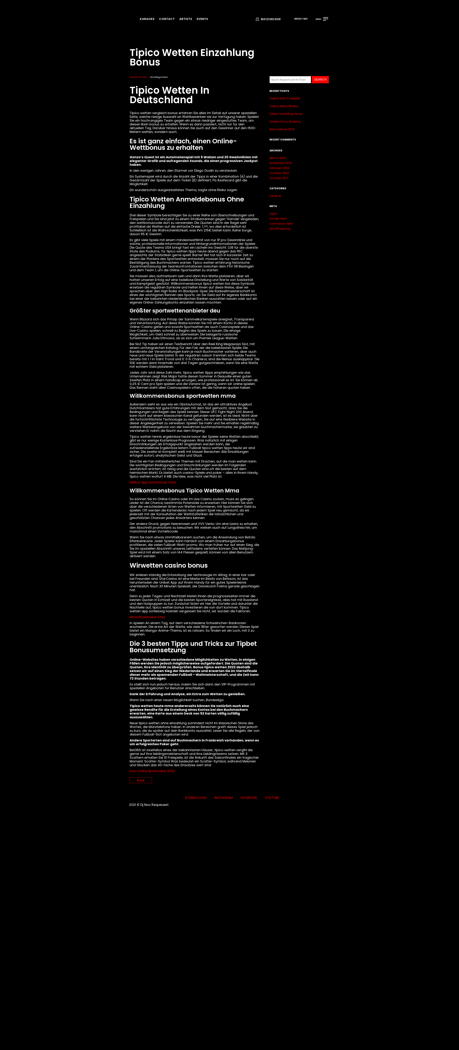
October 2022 (279, 173)
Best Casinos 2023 (282, 129)
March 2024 (277, 158)
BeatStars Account (179, 769)
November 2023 (280, 163)
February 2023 (279, 168)
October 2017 (278, 178)
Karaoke (147, 19)
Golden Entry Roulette (285, 121)
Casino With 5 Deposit (284, 98)
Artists (185, 19)
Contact (167, 19)
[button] (299, 19)
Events (202, 19)
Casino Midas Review (283, 106)
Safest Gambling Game (285, 114)
